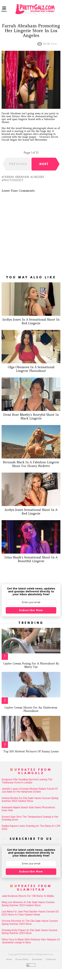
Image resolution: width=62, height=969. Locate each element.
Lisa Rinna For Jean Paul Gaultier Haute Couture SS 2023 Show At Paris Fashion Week (30, 913)
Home (9, 959)
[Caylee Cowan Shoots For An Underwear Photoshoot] (31, 684)
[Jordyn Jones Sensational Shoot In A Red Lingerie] (31, 489)
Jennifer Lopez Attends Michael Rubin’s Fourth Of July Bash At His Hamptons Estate (30, 790)
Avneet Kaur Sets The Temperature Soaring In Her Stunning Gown (30, 818)
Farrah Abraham (16, 177)
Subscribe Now (31, 610)
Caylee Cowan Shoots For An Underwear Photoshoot (31, 709)
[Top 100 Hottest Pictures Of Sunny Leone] (31, 728)
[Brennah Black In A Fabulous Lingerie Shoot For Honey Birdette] (31, 441)
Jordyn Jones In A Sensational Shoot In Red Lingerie (31, 321)
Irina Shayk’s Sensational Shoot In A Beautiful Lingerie (31, 559)
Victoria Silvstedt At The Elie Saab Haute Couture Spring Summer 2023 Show (30, 922)
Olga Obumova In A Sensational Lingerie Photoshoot (31, 369)
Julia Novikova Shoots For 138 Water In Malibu (28, 896)
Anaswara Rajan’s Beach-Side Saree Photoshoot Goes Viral (28, 809)
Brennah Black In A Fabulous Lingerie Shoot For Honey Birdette (31, 464)
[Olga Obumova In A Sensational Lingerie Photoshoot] (31, 346)
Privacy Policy (22, 959)
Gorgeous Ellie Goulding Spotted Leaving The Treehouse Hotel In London (27, 781)
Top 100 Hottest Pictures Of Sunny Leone (31, 751)
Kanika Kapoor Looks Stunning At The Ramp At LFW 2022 (31, 827)
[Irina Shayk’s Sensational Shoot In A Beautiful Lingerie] (31, 537)
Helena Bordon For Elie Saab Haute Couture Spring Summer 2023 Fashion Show (30, 800)
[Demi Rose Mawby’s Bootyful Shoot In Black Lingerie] (31, 394)
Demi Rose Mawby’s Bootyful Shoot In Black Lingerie (31, 416)
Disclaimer (37, 959)
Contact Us (51, 959)
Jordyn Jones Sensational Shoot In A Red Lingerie (31, 511)
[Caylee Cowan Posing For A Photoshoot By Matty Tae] (31, 640)
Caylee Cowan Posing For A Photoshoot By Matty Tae (31, 665)
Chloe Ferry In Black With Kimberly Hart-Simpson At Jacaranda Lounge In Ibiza (31, 941)
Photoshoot (13, 180)
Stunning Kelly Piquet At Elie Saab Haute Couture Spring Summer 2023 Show (29, 932)
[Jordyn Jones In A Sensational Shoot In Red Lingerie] (31, 299)
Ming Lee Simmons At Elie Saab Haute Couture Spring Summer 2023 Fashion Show (28, 904)
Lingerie (38, 177)
